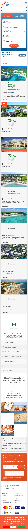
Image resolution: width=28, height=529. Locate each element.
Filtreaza (22, 55)
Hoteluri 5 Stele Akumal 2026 (13, 356)
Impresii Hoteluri (18, 423)
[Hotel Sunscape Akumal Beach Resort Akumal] (14, 215)
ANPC (15, 502)
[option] (14, 394)
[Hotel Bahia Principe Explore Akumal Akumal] (14, 179)
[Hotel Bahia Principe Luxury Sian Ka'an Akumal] (14, 251)
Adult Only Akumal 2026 (11, 361)
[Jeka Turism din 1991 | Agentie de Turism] (5, 5)
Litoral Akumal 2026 (10, 347)
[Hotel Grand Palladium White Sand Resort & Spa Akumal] (14, 109)
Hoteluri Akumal (9, 342)
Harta (12, 92)
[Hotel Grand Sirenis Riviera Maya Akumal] (14, 73)
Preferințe (13, 527)
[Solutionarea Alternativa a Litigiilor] (14, 515)
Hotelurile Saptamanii (6, 411)
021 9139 (18, 3)
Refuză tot (6, 527)
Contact (4, 500)
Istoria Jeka (4, 495)
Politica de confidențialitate (16, 523)
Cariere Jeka (4, 434)
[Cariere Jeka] (7, 430)
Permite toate (21, 527)
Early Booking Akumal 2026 (12, 352)
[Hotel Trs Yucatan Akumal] (14, 286)
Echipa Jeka (5, 493)
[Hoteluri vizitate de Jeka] (20, 407)
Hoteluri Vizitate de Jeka (20, 411)
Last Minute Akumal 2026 (12, 366)
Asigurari (16, 498)
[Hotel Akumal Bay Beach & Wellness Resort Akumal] (14, 144)
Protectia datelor (18, 495)
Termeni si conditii (9, 488)
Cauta (12, 46)
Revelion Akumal (9, 370)
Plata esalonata (18, 500)
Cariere (3, 498)
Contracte (16, 493)
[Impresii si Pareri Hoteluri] (20, 418)
